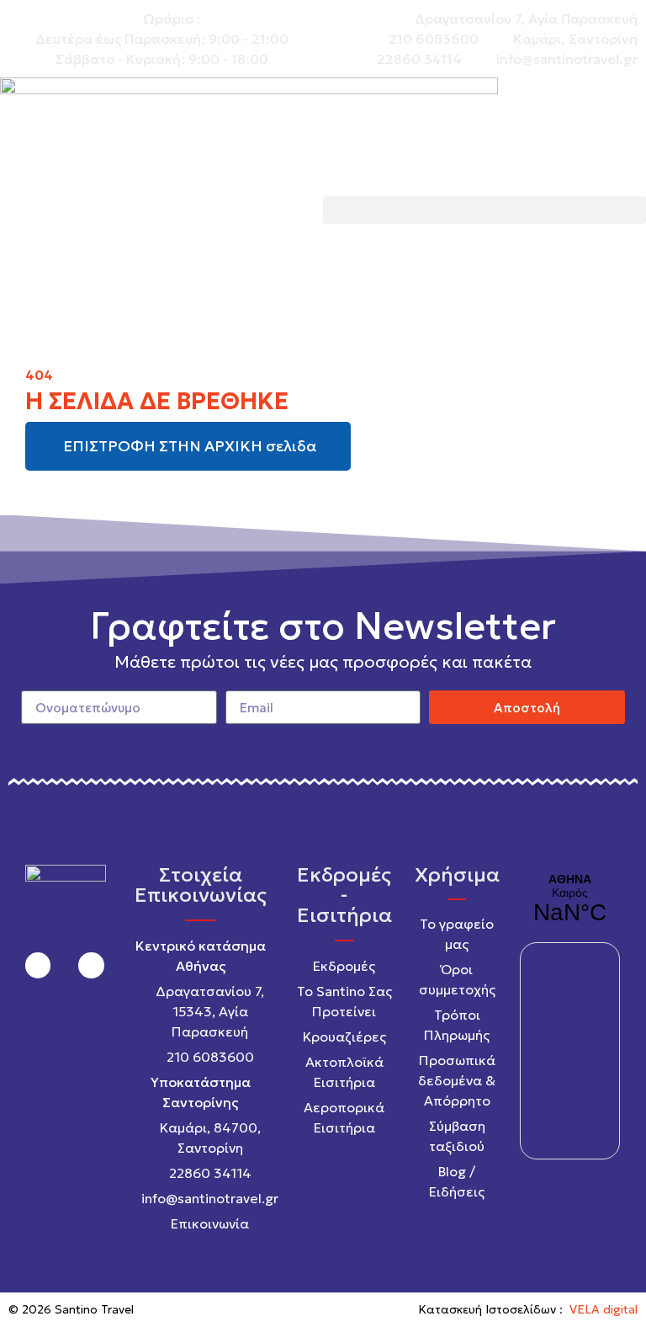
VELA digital (603, 1309)
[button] (484, 210)
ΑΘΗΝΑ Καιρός (569, 899)
